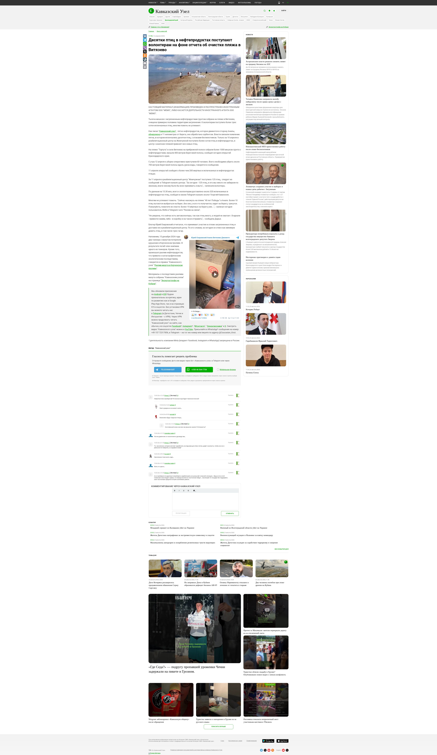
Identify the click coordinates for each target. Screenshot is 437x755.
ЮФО (162, 23)
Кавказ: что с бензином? (160, 27)
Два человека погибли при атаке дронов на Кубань (269, 583)
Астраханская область (199, 17)
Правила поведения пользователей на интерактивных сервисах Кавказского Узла (196, 750)
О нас (222, 741)
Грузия (228, 17)
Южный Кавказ (154, 23)
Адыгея (167, 17)
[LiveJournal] (145, 59)
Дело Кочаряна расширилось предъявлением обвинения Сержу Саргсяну (163, 585)
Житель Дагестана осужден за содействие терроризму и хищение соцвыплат (249, 544)
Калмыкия (269, 17)
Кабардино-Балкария (257, 17)
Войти (283, 10)
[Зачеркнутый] (188, 491)
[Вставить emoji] (194, 491)
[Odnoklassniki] (145, 55)
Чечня (271, 20)
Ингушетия (244, 17)
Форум (213, 3)
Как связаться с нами (235, 741)
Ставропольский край (259, 20)
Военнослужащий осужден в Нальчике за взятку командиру (246, 535)
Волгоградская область (215, 17)
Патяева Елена (252, 372)
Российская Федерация (202, 20)
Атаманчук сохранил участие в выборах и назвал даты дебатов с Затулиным (264, 188)
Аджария (160, 17)
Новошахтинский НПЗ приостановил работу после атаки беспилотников (265, 148)
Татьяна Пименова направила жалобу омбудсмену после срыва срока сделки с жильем (263, 102)
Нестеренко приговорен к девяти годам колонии (263, 258)
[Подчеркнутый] (183, 491)
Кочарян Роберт (253, 309)
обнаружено (154, 134)
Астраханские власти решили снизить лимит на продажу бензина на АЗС (266, 62)
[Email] (145, 63)
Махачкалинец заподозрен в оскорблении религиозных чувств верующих (182, 542)
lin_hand (166, 454)
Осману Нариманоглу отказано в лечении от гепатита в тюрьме (234, 583)
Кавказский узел (167, 131)
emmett (172, 414)
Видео (231, 3)
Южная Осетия (279, 20)
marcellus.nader (169, 433)
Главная (151, 31)
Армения (186, 17)
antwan (172, 405)
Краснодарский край (171, 20)
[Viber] (145, 48)
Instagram (187, 326)
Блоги (222, 3)
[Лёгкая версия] (279, 3)
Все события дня (281, 549)
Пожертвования (251, 741)
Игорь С (166, 395)
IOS (164, 294)
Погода (258, 3)
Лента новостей (162, 31)
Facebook (176, 326)
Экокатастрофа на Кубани (278, 27)
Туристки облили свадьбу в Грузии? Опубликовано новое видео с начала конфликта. (264, 673)
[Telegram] (145, 40)
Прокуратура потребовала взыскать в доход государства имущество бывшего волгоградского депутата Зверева (265, 236)
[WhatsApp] (145, 44)
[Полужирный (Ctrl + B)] (174, 491)
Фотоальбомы (244, 3)
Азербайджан (176, 17)
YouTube (189, 329)
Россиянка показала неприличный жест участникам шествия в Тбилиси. (261, 720)
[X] (145, 52)
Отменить (230, 513)
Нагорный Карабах (186, 20)
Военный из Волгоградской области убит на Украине (243, 527)
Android (157, 294)
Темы (162, 3)
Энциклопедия (199, 3)
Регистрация (181, 513)
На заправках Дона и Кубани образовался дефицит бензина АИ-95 (200, 583)
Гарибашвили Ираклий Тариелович (261, 340)
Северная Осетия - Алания (235, 20)
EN (287, 2)
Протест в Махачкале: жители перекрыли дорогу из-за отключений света (264, 631)
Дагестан (235, 17)
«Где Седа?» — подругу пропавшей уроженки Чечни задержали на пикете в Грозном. (187, 669)
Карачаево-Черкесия (155, 20)
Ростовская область (218, 20)
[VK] (145, 36)
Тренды (171, 3)
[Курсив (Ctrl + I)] (179, 491)
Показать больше (218, 726)
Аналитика (184, 3)
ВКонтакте (199, 326)
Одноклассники (214, 326)
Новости (152, 3)
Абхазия (152, 17)
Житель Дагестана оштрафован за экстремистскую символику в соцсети (182, 535)
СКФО (248, 20)
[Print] (145, 67)
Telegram (157, 313)
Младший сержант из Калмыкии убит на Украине (172, 527)
